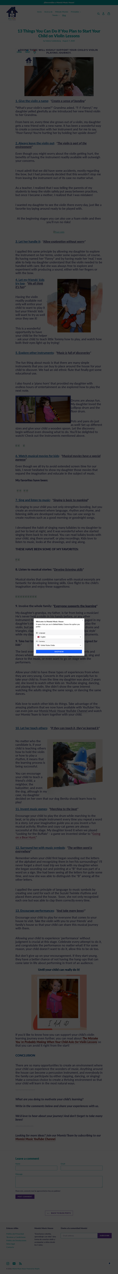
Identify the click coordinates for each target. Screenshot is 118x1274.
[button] (59, 637)
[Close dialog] (82, 620)
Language (42, 633)
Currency (42, 641)
